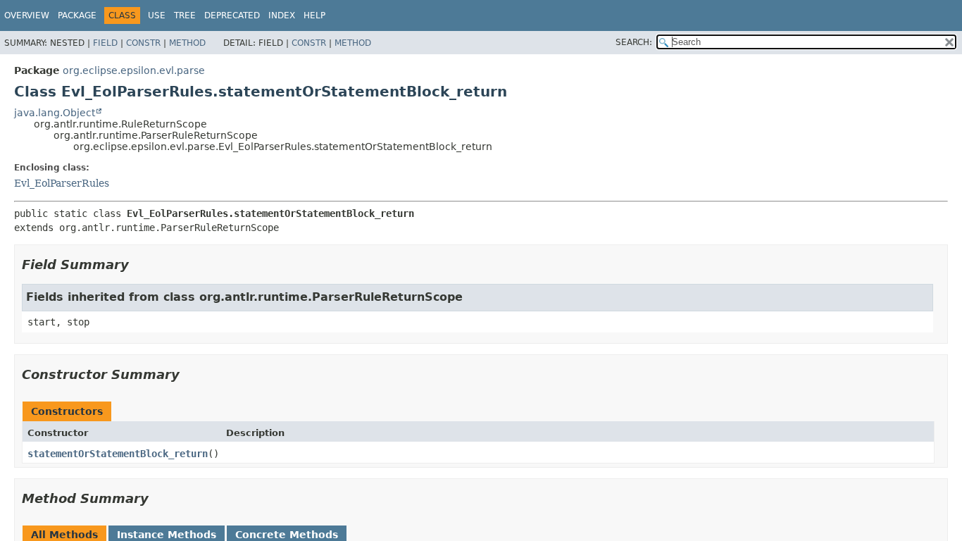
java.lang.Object (54, 112)
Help (314, 15)
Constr (143, 43)
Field (105, 43)
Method (187, 43)
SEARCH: (634, 42)
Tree (185, 15)
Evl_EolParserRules (61, 183)
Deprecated (232, 15)
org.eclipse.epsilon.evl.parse (134, 70)
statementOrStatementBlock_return (117, 453)
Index (281, 15)
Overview (26, 15)
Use (156, 15)
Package (77, 15)
